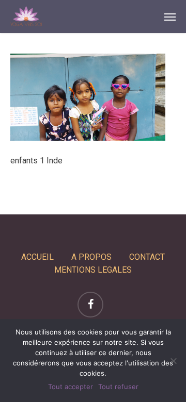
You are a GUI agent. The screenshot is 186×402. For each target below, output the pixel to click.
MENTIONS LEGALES (93, 269)
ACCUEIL (37, 257)
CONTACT (147, 257)
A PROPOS (91, 257)
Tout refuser (118, 386)
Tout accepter (70, 386)
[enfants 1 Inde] (87, 138)
